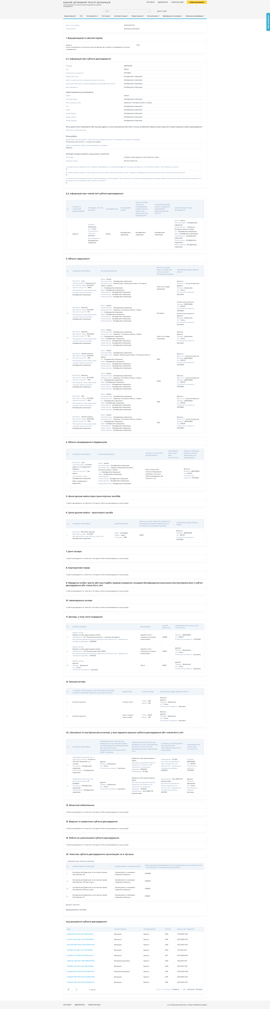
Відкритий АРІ (163, 2)
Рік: (81, 16)
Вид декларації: (69, 16)
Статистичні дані (177, 2)
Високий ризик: (152, 16)
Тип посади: (106, 16)
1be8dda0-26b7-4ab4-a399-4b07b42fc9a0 (80, 982)
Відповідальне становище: (172, 16)
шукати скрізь (162, 11)
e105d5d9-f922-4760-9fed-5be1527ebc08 (80, 934)
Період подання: (137, 16)
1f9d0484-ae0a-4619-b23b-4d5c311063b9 (80, 966)
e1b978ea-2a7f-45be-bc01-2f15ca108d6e (80, 950)
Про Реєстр (150, 2)
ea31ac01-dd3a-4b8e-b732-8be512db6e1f (80, 939)
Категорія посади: (120, 16)
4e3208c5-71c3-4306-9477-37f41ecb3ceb (80, 955)
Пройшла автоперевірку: (194, 16)
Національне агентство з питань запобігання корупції (189, 1005)
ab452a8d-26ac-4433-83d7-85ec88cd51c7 (80, 971)
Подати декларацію (197, 2)
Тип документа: (91, 16)
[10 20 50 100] (72, 989)
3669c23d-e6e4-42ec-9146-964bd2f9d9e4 (80, 961)
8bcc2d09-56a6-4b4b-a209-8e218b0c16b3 (81, 944)
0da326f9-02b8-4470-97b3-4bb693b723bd (81, 977)
